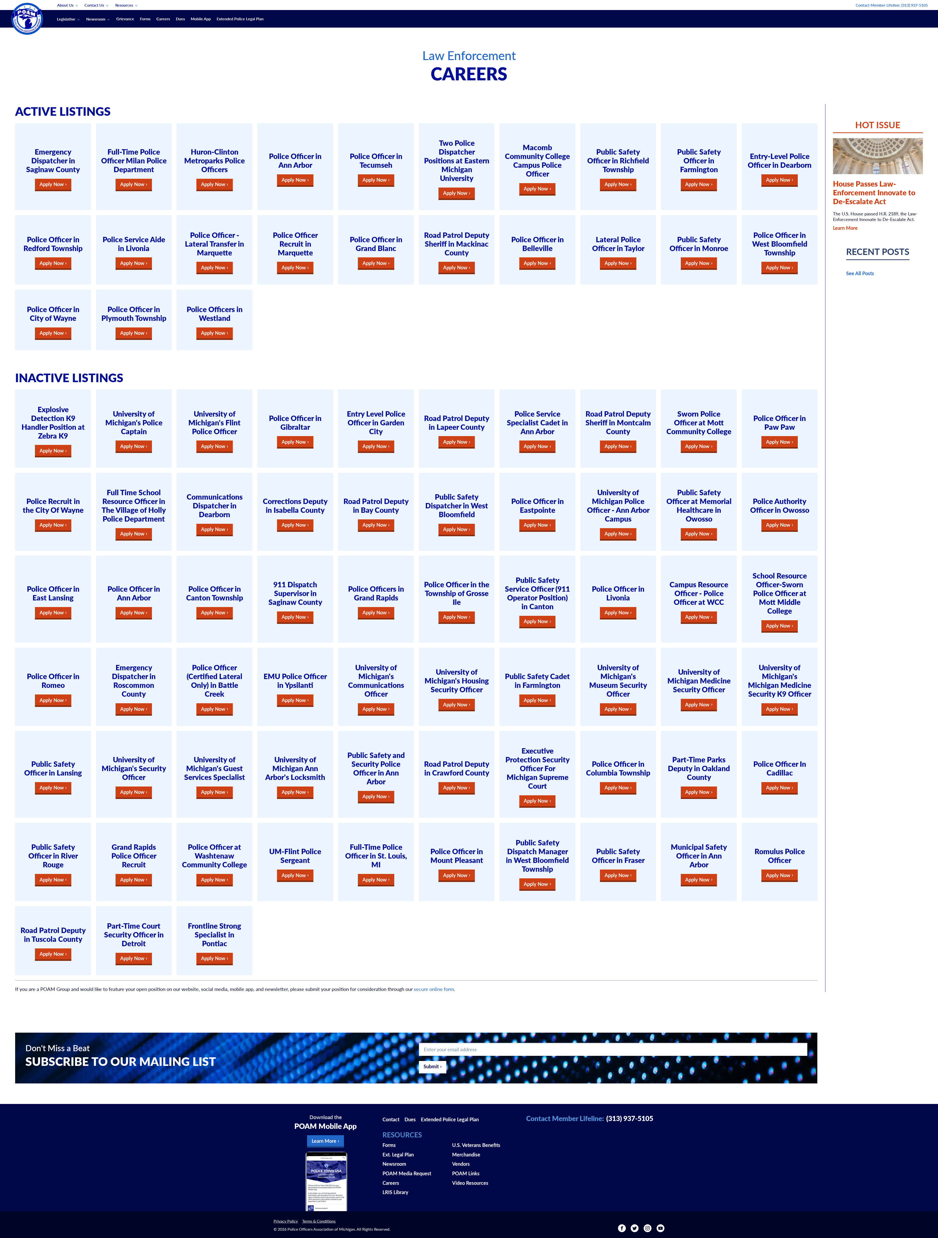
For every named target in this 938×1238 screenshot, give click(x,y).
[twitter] (635, 1230)
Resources (124, 5)
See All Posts (860, 273)
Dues (180, 18)
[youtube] (660, 1230)
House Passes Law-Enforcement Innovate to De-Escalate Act (874, 192)
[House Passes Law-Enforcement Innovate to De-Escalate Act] (878, 156)
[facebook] (622, 1230)
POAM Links (466, 1173)
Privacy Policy (286, 1221)
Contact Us (94, 5)
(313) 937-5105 (914, 5)
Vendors (461, 1163)
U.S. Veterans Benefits (476, 1145)
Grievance (125, 18)
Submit (431, 1066)
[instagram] (647, 1230)
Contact (391, 1119)
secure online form (433, 989)
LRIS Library (395, 1192)
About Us (65, 5)
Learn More (845, 227)
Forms (145, 18)
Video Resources (470, 1182)
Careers (163, 18)
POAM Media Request (407, 1173)
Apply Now (52, 184)
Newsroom (95, 19)
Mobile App (201, 18)
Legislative (66, 19)
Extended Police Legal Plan (240, 18)
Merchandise (466, 1154)
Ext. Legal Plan (398, 1154)
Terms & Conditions (319, 1221)
